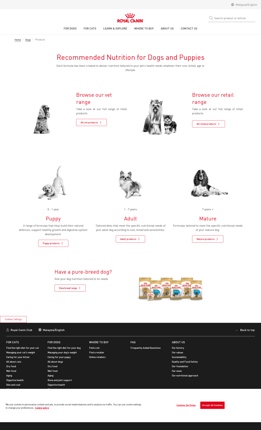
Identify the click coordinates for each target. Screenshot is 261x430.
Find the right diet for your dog (64, 347)
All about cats (13, 361)
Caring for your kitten (17, 356)
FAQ (132, 342)
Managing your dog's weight (62, 352)
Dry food (11, 366)
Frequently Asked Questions (145, 347)
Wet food (11, 370)
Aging (9, 375)
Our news (177, 370)
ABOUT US (178, 342)
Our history (178, 347)
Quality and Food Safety (185, 361)
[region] (130, 405)
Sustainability (179, 356)
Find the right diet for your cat (22, 347)
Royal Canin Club (21, 330)
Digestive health (15, 380)
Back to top (247, 330)
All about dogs (55, 361)
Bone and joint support (60, 380)
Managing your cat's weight (20, 352)
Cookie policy (42, 407)
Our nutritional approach (185, 375)
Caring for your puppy (59, 356)
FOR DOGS (54, 342)
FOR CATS (12, 342)
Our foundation (180, 366)
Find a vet (94, 347)
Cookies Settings (13, 319)
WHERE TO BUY (98, 342)
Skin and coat (13, 384)
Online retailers (97, 356)
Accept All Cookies (212, 405)
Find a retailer (96, 352)
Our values (177, 352)
